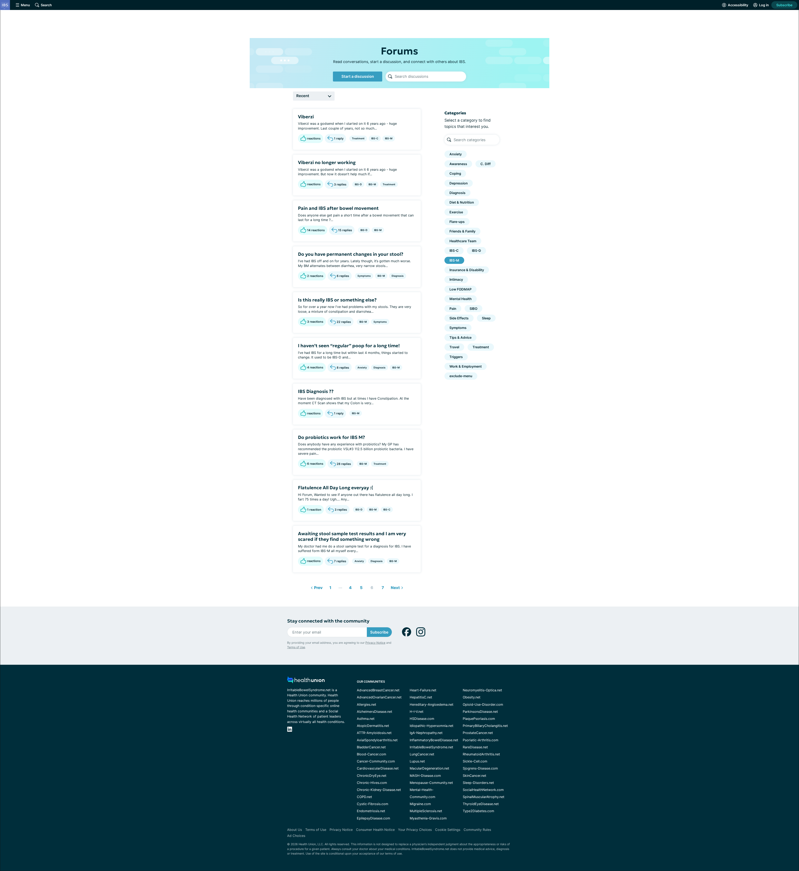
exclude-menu (460, 376)
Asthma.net (366, 719)
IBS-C (374, 138)
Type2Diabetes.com (478, 811)
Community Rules (477, 830)
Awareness (458, 164)
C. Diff (485, 164)
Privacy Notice (757, 850)
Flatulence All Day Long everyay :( (335, 487)
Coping (455, 173)
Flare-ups (457, 222)
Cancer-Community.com (376, 761)
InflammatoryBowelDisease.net (434, 740)
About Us (294, 830)
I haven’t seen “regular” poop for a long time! (349, 345)
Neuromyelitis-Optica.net (482, 690)
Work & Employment (465, 366)
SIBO (473, 308)
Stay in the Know (688, 819)
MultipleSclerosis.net (426, 811)
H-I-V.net (416, 711)
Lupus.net (417, 761)
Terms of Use (296, 647)
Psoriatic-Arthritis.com (480, 740)
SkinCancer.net (474, 775)
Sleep (486, 318)
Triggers (456, 357)
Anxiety (362, 367)
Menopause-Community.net (431, 783)
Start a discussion (357, 76)
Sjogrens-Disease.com (480, 768)
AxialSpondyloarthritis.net (377, 740)
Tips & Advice (460, 337)
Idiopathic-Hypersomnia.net (431, 726)
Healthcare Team (462, 241)
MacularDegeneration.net (429, 768)
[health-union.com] (306, 681)
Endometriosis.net (371, 811)
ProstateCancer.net (478, 733)
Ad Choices (296, 836)
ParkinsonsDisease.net (480, 711)
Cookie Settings (447, 830)
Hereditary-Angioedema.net (431, 704)
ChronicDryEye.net (371, 775)
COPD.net (364, 797)
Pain (452, 308)
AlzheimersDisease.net (374, 711)
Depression (458, 183)
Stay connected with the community (328, 621)
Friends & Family (462, 231)
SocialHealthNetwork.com (483, 790)
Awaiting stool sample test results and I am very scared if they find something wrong (352, 536)
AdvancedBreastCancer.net (378, 690)
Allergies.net (366, 704)
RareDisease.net (475, 747)
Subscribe (784, 5)
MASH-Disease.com (425, 775)
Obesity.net (471, 697)
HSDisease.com (422, 719)
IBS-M (388, 138)
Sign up (775, 839)
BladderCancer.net (371, 747)
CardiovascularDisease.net (378, 768)
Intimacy (456, 279)
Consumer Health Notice (375, 830)
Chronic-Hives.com (372, 783)
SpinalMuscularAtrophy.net (483, 797)
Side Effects (459, 318)
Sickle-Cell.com (475, 761)
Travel (454, 347)
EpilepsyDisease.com (373, 818)
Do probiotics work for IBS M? (331, 437)
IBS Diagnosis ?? (316, 391)
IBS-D (358, 184)
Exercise (456, 212)
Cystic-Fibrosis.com (372, 804)
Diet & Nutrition (461, 202)
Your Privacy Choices (415, 830)
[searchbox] (430, 77)
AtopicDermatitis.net (373, 726)
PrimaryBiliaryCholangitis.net (485, 726)
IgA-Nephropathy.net (426, 733)
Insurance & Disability (466, 270)
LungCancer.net (422, 754)
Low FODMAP (460, 289)
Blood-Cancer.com (371, 754)
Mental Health (460, 299)
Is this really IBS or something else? (337, 300)
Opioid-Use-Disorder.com (483, 704)
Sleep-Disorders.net (478, 783)
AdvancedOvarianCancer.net (379, 697)
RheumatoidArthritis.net (481, 754)
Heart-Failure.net (423, 690)
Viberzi (306, 117)
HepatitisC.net (421, 697)
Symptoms (364, 275)
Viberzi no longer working (327, 162)
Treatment (358, 138)
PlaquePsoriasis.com (479, 719)
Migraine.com (420, 804)
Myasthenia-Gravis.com (428, 818)
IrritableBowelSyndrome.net (431, 747)
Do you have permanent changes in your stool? (350, 254)
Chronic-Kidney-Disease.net (379, 790)
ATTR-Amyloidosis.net (374, 733)
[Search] (390, 77)
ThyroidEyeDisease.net (481, 804)
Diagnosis (398, 275)
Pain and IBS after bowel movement (338, 208)
